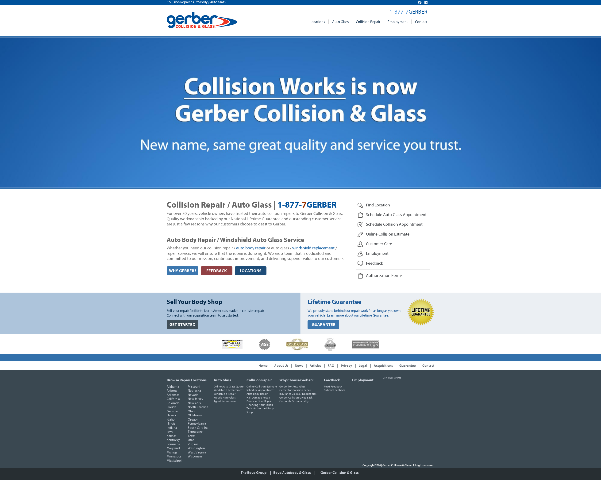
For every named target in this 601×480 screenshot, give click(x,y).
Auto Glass (340, 22)
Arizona (172, 390)
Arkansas (173, 395)
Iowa (170, 432)
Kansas (172, 436)
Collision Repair (368, 22)
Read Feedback (333, 386)
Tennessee (195, 432)
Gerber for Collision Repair (295, 390)
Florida (171, 407)
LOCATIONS (251, 270)
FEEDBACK (216, 270)
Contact (421, 22)
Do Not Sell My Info (392, 378)
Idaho (171, 419)
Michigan (173, 452)
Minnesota (174, 456)
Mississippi (174, 460)
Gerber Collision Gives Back (295, 397)
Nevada (193, 395)
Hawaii (171, 415)
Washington (196, 448)
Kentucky (173, 440)
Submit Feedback (334, 390)
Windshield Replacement (228, 390)
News (299, 366)
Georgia (172, 411)
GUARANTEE (323, 324)
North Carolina (198, 407)
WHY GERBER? (182, 270)
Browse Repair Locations (187, 380)
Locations (317, 22)
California (173, 399)
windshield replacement (313, 248)
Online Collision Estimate (262, 386)
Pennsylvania (197, 423)
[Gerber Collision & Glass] (202, 20)
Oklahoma (195, 415)
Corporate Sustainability (294, 401)
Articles (315, 366)
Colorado (173, 403)
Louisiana (173, 444)
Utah (191, 440)
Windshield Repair (224, 393)
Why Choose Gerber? (296, 380)
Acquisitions (383, 366)
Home (263, 366)
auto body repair (251, 248)
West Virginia (197, 452)
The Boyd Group (253, 473)
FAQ (331, 366)
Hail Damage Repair (258, 397)
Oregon (193, 419)
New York (194, 403)
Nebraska (194, 390)
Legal (363, 366)
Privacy (346, 366)
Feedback (332, 380)
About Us (281, 366)
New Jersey (195, 399)
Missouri (194, 386)
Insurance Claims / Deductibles (297, 393)
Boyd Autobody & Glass (292, 473)
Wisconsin (195, 456)
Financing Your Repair (260, 404)
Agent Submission (225, 401)
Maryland (173, 448)
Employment (398, 22)
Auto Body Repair (257, 393)
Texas (192, 436)
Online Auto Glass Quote (228, 386)
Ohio (191, 411)
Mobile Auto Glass (225, 397)
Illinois (171, 423)
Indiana (172, 428)
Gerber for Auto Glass (292, 386)
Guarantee (407, 366)
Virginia (193, 444)
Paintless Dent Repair (259, 401)
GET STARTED (183, 324)
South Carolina (198, 428)
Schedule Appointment (260, 390)
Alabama (173, 386)
